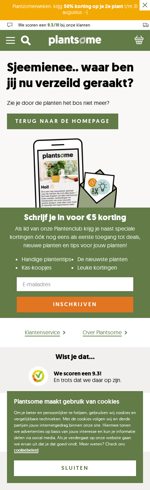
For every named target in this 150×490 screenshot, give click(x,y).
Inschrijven (75, 304)
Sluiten (75, 468)
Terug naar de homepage (62, 121)
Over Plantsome (102, 332)
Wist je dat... (75, 357)
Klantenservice (42, 332)
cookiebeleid (26, 450)
